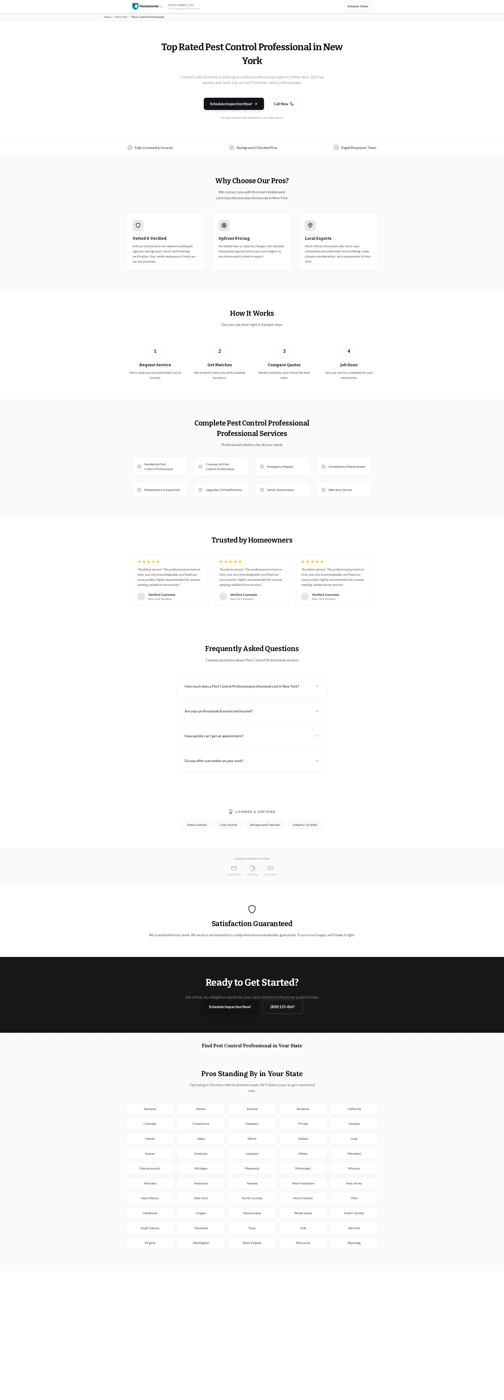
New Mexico (150, 1198)
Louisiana (252, 1153)
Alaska (201, 1109)
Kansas (150, 1153)
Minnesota (252, 1168)
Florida (303, 1123)
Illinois (252, 1138)
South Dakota (150, 1228)
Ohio (354, 1198)
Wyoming (354, 1243)
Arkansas (303, 1109)
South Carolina (354, 1213)
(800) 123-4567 (282, 1007)
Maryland (354, 1153)
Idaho (201, 1138)
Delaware (252, 1123)
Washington (201, 1243)
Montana (150, 1183)
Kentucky (201, 1153)
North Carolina (252, 1198)
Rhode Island (303, 1213)
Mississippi (303, 1168)
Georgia (354, 1123)
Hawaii (150, 1138)
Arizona (252, 1109)
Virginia (150, 1243)
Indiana (303, 1138)
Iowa (354, 1138)
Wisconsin (303, 1243)
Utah (303, 1228)
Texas (252, 1228)
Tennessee (201, 1228)
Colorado (150, 1123)
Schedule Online (357, 6)
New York (121, 17)
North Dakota (303, 1198)
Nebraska (201, 1183)
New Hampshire (303, 1183)
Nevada (252, 1183)
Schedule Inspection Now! (231, 104)
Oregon (201, 1213)
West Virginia (252, 1243)
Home (107, 17)
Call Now (281, 104)
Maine (303, 1153)
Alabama (150, 1109)
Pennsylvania (252, 1213)
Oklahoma (150, 1213)
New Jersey (354, 1183)
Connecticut (201, 1123)
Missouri (354, 1168)
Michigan (201, 1168)
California (354, 1109)
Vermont (354, 1228)
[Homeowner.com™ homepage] (148, 6)
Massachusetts (150, 1168)
